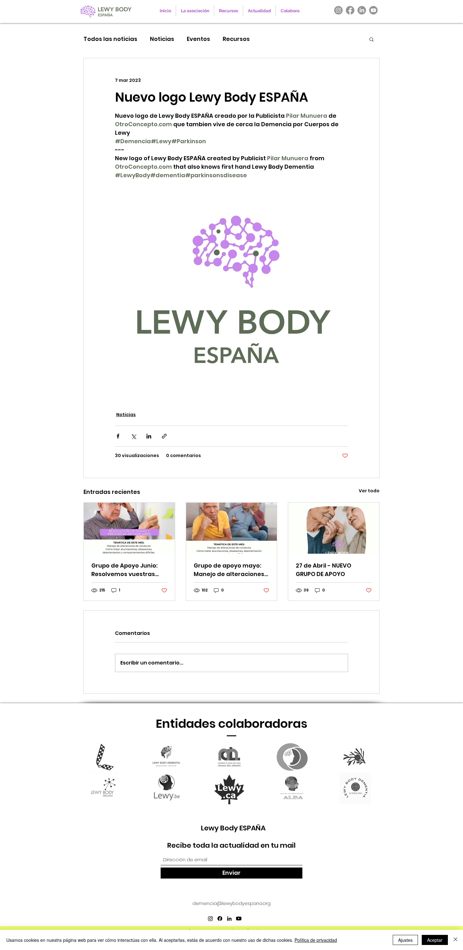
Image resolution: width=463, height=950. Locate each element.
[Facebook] (350, 10)
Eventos (198, 39)
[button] (371, 39)
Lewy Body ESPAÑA (233, 828)
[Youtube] (373, 10)
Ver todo (369, 491)
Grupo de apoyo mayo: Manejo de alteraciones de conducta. (229, 570)
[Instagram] (338, 10)
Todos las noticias (110, 39)
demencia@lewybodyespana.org (231, 903)
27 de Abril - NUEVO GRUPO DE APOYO (323, 570)
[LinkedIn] (361, 10)
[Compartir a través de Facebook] (118, 436)
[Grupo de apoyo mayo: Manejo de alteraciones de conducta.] (231, 528)
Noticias (162, 39)
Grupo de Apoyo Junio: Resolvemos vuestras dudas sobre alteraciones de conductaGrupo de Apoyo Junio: (124, 570)
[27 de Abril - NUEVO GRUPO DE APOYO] (333, 528)
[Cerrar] (455, 940)
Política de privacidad (315, 940)
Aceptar (435, 940)
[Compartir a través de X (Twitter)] (133, 436)
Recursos (236, 39)
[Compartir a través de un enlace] (164, 436)
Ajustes (405, 940)
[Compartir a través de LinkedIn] (149, 436)
